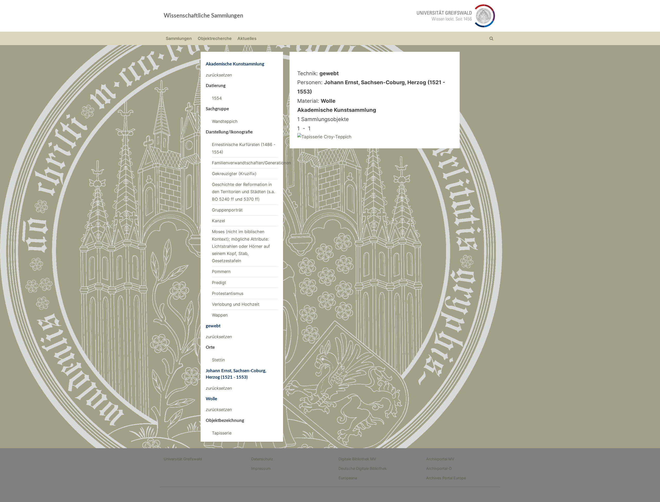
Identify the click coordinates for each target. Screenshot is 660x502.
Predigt (219, 282)
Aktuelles (247, 38)
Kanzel (218, 220)
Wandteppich (225, 121)
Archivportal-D (439, 468)
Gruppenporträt (227, 209)
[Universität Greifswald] (403, 15)
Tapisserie (222, 433)
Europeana (348, 478)
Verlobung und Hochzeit (235, 304)
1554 (217, 98)
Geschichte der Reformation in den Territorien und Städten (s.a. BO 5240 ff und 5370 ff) (243, 192)
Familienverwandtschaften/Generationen (251, 162)
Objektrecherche (215, 38)
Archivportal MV (440, 459)
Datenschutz (262, 459)
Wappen (220, 315)
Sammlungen (179, 38)
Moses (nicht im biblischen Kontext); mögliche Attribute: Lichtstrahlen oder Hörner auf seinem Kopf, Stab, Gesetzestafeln (241, 246)
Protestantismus (227, 293)
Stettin (218, 359)
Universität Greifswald (183, 459)
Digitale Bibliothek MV (357, 459)
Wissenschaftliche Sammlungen (203, 16)
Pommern (221, 271)
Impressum (261, 468)
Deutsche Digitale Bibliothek (363, 468)
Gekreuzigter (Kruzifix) (234, 173)
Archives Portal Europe (446, 478)
